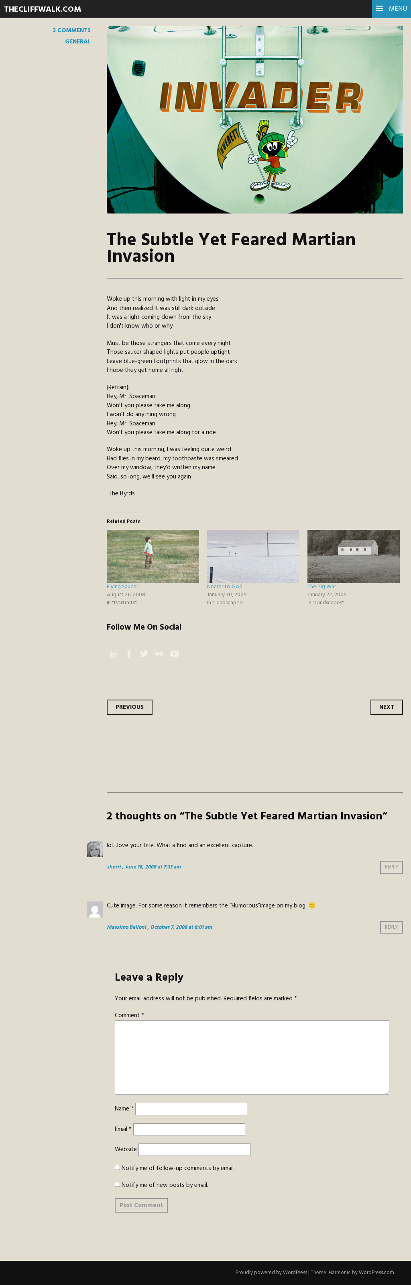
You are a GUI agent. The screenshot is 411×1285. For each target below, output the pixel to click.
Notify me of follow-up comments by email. (178, 1168)
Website (126, 1149)
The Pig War (321, 586)
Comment (129, 1015)
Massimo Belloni (126, 927)
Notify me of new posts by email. (165, 1185)
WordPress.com (376, 1273)
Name (124, 1109)
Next (386, 707)
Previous (130, 707)
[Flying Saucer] (153, 556)
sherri (114, 867)
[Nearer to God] (253, 556)
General (78, 42)
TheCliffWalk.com (42, 9)
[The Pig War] (353, 556)
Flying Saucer (122, 586)
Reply (391, 867)
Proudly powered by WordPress (271, 1273)
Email (123, 1129)
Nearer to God (224, 586)
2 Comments (72, 30)
